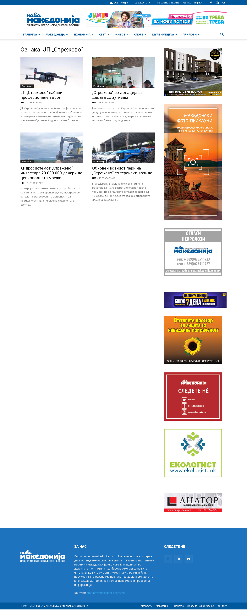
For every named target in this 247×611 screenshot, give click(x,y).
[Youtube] (224, 2)
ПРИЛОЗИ (190, 34)
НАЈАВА (198, 2)
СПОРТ (139, 34)
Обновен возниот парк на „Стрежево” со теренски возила (122, 170)
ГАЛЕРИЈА (30, 34)
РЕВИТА (187, 2)
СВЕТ (102, 34)
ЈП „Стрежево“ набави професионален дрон (41, 95)
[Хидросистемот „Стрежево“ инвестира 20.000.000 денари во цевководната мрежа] (51, 147)
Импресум (146, 606)
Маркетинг (162, 606)
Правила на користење (200, 606)
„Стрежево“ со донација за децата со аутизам (117, 95)
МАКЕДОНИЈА (55, 34)
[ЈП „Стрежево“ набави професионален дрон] (51, 72)
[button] (222, 35)
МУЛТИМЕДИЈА (163, 34)
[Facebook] (211, 2)
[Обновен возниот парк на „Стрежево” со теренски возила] (123, 147)
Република (27, 86)
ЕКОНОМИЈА (82, 34)
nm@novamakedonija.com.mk (106, 593)
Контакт (222, 606)
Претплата (178, 606)
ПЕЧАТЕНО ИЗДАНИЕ (168, 2)
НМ (22, 102)
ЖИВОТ (120, 34)
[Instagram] (217, 2)
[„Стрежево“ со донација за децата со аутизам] (123, 72)
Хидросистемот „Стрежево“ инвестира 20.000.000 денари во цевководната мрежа (51, 173)
